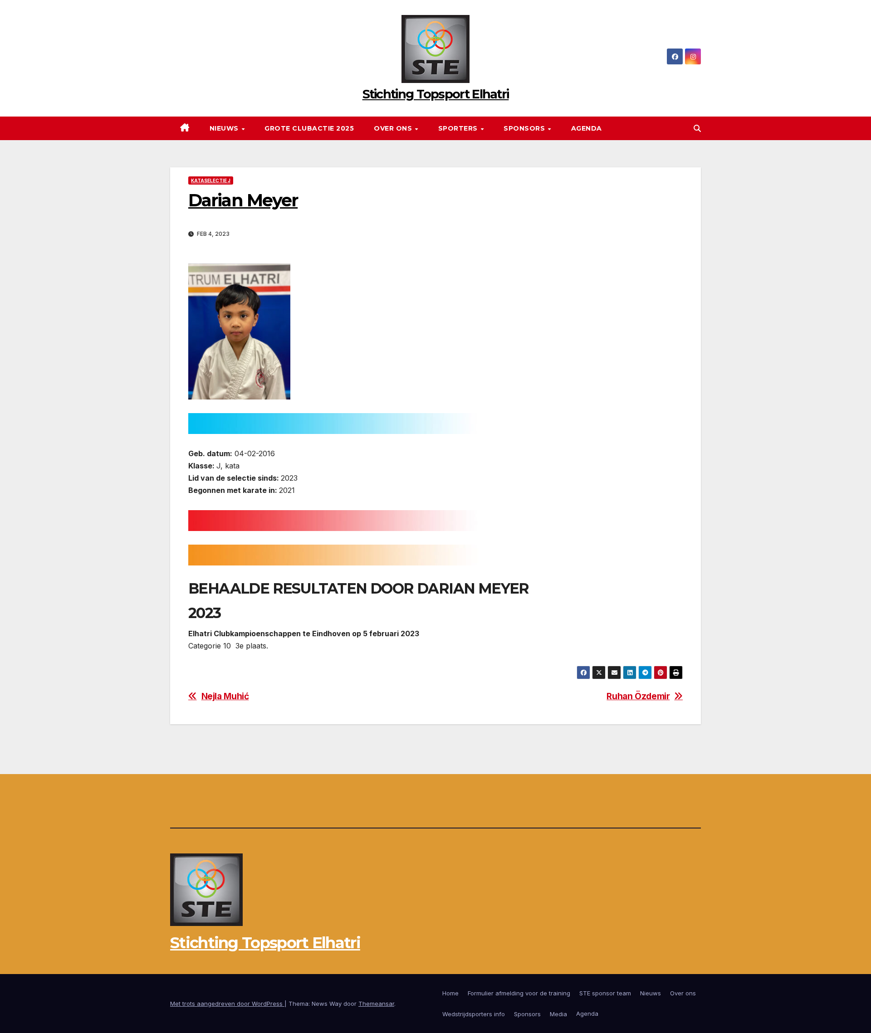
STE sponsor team (605, 993)
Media (558, 1014)
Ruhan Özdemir (638, 696)
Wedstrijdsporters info (473, 1014)
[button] (697, 128)
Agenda (586, 128)
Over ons (394, 128)
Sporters (459, 128)
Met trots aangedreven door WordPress (227, 1003)
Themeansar (376, 1003)
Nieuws (225, 128)
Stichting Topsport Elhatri (435, 94)
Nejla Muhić (225, 696)
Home (450, 993)
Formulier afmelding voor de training (519, 993)
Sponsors (525, 128)
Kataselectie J (210, 180)
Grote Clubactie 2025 (309, 128)
